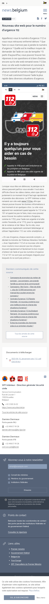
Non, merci (41, 598)
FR (3, 3)
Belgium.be (15, 557)
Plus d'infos (34, 590)
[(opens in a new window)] (41, 18)
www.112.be (27, 201)
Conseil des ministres (19, 475)
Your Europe (16, 560)
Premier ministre (18, 549)
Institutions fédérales (19, 482)
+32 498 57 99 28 (12, 426)
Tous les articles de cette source (24, 335)
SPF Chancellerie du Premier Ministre (26, 564)
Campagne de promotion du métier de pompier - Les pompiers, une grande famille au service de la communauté (25, 281)
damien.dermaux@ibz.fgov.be (13, 430)
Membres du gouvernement (22, 478)
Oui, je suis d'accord (19, 598)
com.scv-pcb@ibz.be (10, 447)
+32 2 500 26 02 (11, 404)
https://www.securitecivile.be (13, 407)
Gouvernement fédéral (20, 553)
